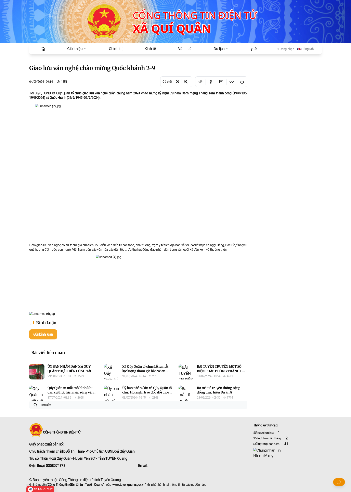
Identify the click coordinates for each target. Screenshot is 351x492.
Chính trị (116, 49)
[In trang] (242, 82)
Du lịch (219, 49)
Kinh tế (150, 49)
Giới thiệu (75, 49)
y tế (254, 49)
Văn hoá (185, 49)
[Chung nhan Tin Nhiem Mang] (287, 453)
